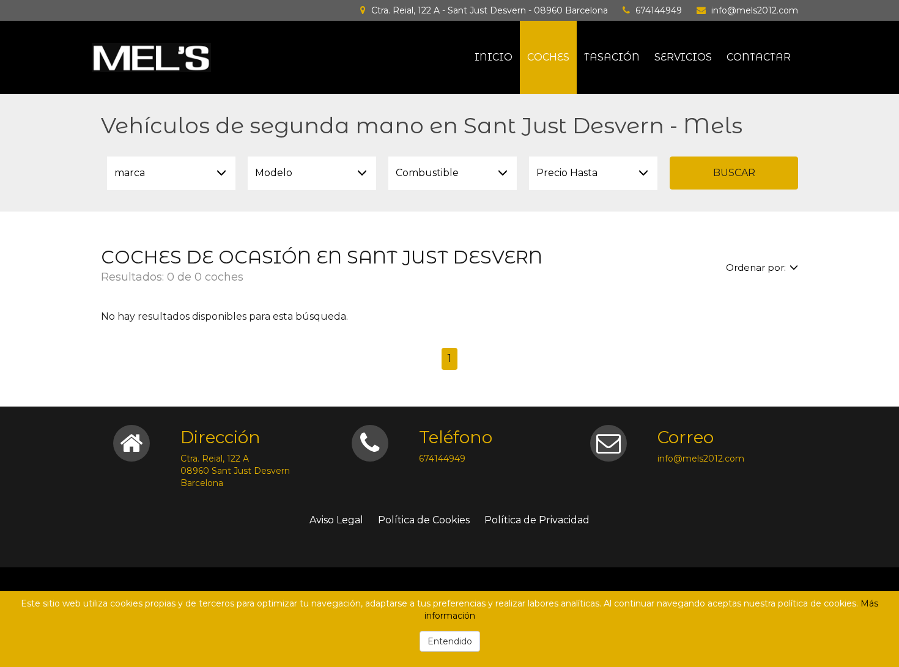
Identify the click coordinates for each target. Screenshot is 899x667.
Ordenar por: (756, 267)
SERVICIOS (683, 57)
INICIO (493, 57)
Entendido (449, 641)
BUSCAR (734, 173)
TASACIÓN (612, 57)
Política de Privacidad (537, 520)
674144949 (658, 10)
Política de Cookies (424, 520)
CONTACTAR (759, 57)
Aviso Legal (336, 520)
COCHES (548, 57)
